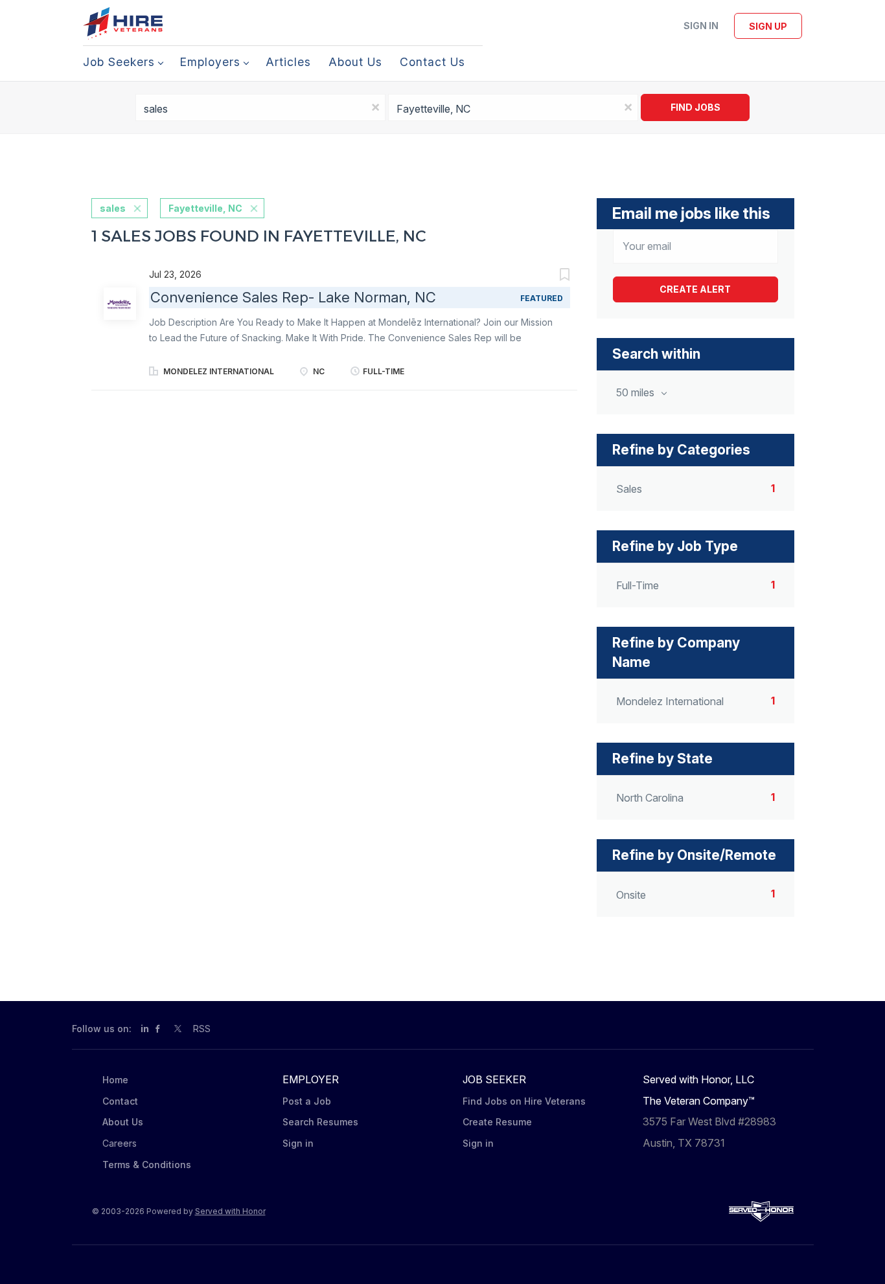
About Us (122, 1121)
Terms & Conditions (146, 1164)
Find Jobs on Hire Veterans (524, 1101)
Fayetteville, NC (205, 208)
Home (115, 1079)
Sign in (701, 25)
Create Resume (497, 1121)
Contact (120, 1101)
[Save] (551, 276)
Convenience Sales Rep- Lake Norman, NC (293, 297)
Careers (119, 1143)
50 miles (636, 392)
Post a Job (306, 1101)
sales (113, 208)
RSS (202, 1028)
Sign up (768, 26)
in (145, 1028)
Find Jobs (695, 107)
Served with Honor (230, 1211)
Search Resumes (320, 1121)
